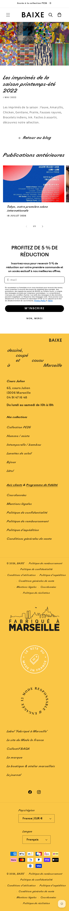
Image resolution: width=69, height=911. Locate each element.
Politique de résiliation (36, 593)
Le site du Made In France (25, 740)
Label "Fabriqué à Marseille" (27, 731)
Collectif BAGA (18, 749)
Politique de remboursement (28, 521)
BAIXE (20, 563)
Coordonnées (16, 495)
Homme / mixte (18, 436)
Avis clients (14, 485)
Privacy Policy (40, 301)
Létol (10, 471)
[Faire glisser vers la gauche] (26, 226)
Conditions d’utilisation (21, 575)
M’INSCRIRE (34, 308)
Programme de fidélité (42, 485)
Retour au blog (37, 137)
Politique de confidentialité (27, 513)
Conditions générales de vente (29, 539)
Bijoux (11, 462)
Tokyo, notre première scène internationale (27, 208)
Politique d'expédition (23, 530)
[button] (8, 14)
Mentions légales (19, 504)
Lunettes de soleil (19, 454)
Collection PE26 (19, 427)
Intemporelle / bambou (24, 445)
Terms (50, 301)
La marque (14, 758)
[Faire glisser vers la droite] (42, 226)
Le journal (14, 775)
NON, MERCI (34, 318)
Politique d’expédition (53, 575)
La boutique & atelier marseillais (31, 766)
